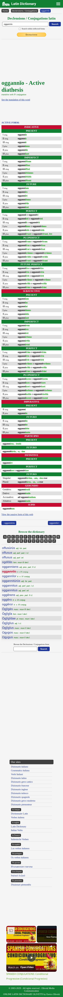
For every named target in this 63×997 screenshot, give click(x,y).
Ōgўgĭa (14, 613)
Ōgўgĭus (12, 623)
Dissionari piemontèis (21, 884)
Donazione (31, 34)
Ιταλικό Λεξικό (18, 875)
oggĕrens (17, 595)
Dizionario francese (20, 785)
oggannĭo (45, 11)
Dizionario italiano (19, 766)
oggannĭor (16, 576)
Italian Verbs (17, 830)
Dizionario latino (19, 778)
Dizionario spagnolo (20, 797)
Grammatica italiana (20, 770)
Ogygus (16, 637)
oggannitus (18, 585)
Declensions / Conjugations (24, 11)
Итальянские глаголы (22, 866)
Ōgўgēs (16, 609)
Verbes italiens (17, 817)
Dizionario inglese (19, 789)
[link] (11, 948)
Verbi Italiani (17, 774)
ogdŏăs (15, 562)
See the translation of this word (15, 99)
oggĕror (14, 604)
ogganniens (19, 566)
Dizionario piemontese (21, 804)
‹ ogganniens (9, 523)
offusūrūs (14, 548)
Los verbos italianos (20, 848)
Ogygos (16, 632)
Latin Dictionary (18, 826)
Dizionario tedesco (19, 793)
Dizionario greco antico (22, 782)
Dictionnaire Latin (19, 813)
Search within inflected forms (33, 29)
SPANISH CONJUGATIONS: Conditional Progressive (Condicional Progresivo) (31, 947)
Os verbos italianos (20, 857)
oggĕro (14, 599)
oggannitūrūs (17, 580)
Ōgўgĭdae (18, 618)
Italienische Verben (20, 839)
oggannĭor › (54, 523)
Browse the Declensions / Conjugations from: (32, 644)
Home (5, 11)
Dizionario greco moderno (23, 800)
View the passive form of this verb (17, 514)
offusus (15, 552)
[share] (50, 946)
